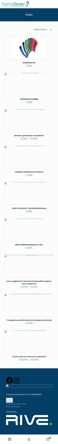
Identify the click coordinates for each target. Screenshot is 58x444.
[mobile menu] (54, 4)
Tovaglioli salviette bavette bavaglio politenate (29, 320)
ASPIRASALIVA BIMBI (29, 99)
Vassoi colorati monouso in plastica (29, 356)
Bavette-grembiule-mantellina (29, 135)
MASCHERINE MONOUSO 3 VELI (29, 244)
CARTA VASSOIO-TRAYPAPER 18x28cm (29, 208)
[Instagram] (16, 380)
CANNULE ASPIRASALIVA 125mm (29, 172)
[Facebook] (9, 380)
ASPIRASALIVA (29, 62)
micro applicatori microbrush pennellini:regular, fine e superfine (29, 282)
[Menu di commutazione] (9, 400)
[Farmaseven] (15, 4)
